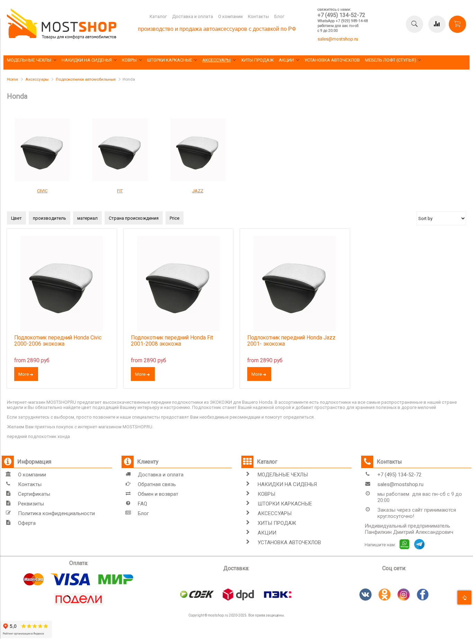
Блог (279, 16)
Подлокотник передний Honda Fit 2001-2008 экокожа (172, 341)
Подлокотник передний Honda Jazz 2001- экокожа (291, 341)
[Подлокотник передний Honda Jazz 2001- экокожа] (294, 283)
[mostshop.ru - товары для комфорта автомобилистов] (61, 37)
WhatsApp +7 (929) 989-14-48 (343, 21)
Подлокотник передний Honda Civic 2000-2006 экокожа (57, 341)
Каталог (158, 16)
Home (12, 79)
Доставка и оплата (192, 16)
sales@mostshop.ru (338, 39)
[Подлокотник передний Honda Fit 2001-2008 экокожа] (178, 283)
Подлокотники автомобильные (86, 79)
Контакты (258, 16)
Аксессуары (36, 79)
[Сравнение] (437, 24)
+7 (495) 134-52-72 (341, 15)
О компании (230, 16)
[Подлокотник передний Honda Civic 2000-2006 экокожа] (61, 283)
